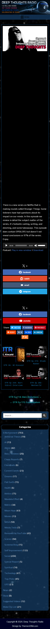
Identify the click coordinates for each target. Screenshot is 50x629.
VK (21, 332)
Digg (29, 332)
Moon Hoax (10, 510)
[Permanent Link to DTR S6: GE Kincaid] (14, 354)
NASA (7, 522)
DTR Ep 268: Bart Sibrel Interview (13, 383)
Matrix (7, 505)
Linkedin (39, 332)
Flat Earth (9, 482)
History (8, 493)
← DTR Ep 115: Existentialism (25, 402)
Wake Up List (10, 607)
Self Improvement (13, 550)
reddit (26, 278)
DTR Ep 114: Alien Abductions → (25, 397)
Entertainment (10, 432)
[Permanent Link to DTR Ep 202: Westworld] (36, 374)
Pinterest (41, 327)
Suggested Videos (11, 601)
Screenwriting (11, 544)
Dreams (8, 476)
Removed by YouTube (15, 533)
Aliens (7, 448)
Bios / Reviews (11, 453)
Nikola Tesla (10, 527)
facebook (27, 272)
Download (38, 250)
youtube (26, 321)
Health (7, 488)
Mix (26, 337)
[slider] (42, 245)
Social (7, 556)
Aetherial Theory (12, 436)
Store (5, 595)
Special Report (11, 561)
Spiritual (8, 567)
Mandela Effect (11, 499)
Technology (10, 573)
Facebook (28, 327)
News (6, 590)
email (26, 285)
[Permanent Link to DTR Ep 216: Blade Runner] (36, 352)
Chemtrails (9, 465)
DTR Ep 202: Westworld (36, 383)
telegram (27, 291)
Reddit (12, 332)
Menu (26, 17)
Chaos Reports (11, 459)
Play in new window (21, 250)
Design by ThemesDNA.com (25, 626)
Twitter (17, 327)
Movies (7, 516)
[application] (25, 245)
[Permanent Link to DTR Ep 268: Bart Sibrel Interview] (14, 374)
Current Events (11, 470)
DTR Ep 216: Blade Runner (36, 362)
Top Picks (9, 579)
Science (8, 539)
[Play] (6, 245)
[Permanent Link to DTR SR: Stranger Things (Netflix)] (25, 38)
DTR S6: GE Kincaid (13, 365)
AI (5, 442)
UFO (6, 584)
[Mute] (35, 245)
